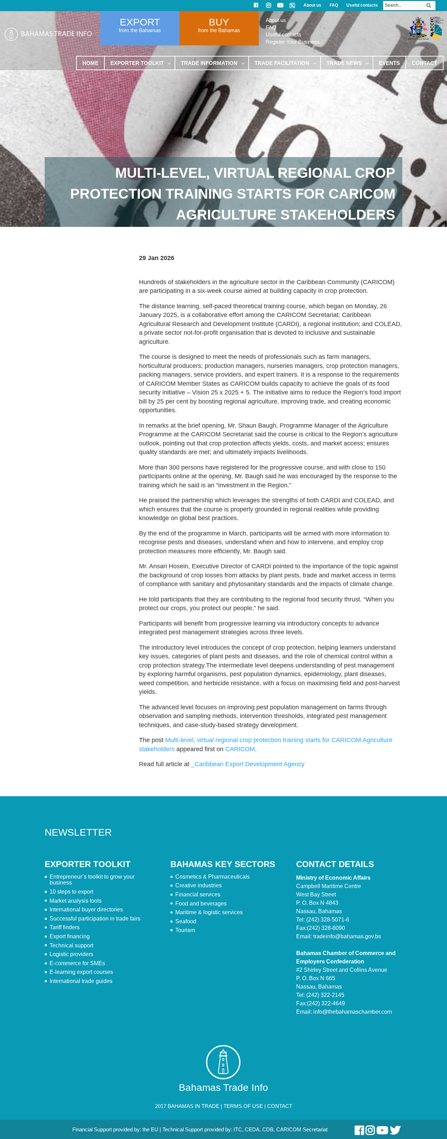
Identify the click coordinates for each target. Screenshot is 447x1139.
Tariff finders (65, 927)
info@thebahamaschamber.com (352, 1012)
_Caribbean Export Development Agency (248, 764)
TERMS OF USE (243, 1106)
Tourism (185, 930)
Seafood (185, 921)
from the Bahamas (140, 30)
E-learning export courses (81, 972)
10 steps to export (71, 892)
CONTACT (279, 1106)
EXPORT (140, 22)
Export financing (70, 936)
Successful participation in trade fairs (95, 919)
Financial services (197, 894)
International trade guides (81, 981)
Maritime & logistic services (209, 912)
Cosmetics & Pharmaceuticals (212, 877)
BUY (219, 22)
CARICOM (240, 749)
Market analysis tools (76, 901)
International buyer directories (86, 909)
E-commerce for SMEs (77, 963)
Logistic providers (71, 954)
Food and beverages (201, 904)
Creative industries (198, 885)
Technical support (71, 945)
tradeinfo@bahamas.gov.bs (347, 936)
